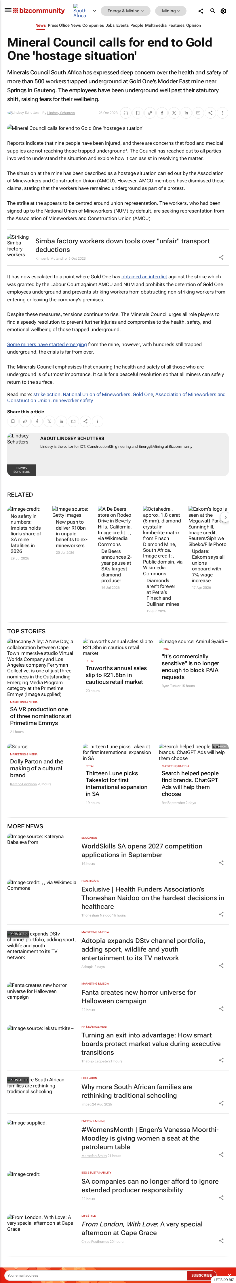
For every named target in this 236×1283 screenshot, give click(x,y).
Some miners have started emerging (47, 344)
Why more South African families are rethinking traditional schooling (137, 1091)
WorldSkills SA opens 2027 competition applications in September (141, 850)
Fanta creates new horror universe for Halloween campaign (138, 997)
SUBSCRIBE (201, 1276)
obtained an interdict (144, 276)
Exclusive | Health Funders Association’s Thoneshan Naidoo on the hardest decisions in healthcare (152, 897)
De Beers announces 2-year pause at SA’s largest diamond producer (116, 565)
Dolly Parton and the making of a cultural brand (36, 768)
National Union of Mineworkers (96, 394)
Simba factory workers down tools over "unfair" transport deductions (122, 245)
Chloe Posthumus (95, 1242)
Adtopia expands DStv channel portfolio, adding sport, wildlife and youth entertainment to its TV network (143, 949)
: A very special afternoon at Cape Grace (142, 1228)
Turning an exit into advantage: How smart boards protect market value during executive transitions (151, 1043)
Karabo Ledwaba (23, 784)
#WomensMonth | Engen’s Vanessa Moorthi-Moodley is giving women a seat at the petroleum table (150, 1138)
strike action (46, 394)
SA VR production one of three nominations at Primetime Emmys (40, 716)
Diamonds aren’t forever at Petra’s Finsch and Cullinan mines (162, 592)
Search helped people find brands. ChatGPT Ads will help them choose (190, 783)
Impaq (86, 1104)
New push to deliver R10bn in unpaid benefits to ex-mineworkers (71, 533)
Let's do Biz (224, 1280)
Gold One (143, 394)
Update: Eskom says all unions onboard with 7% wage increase (208, 565)
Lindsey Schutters (61, 113)
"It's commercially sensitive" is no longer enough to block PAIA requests (190, 666)
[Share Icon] (221, 863)
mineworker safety (73, 400)
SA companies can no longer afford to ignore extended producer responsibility (150, 1186)
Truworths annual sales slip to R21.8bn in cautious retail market (116, 675)
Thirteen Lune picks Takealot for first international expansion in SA (117, 783)
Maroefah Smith (94, 1156)
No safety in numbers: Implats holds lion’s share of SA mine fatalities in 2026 (26, 533)
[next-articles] (225, 517)
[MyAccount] (224, 11)
